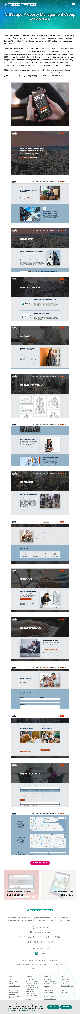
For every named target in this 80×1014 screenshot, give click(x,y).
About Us (11, 979)
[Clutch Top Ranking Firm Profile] (38, 942)
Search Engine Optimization (30, 990)
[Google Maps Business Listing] (31, 942)
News (62, 990)
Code (62, 983)
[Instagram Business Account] (42, 942)
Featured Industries (14, 986)
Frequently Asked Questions (14, 993)
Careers (11, 1000)
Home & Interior (48, 992)
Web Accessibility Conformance (31, 984)
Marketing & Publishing (50, 997)
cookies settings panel (29, 1010)
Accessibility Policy (28, 964)
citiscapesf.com (40, 19)
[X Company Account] (49, 942)
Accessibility (65, 981)
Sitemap (18, 964)
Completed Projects (67, 986)
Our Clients (12, 983)
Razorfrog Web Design (38, 960)
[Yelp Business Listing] (35, 942)
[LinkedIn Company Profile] (45, 942)
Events (63, 988)
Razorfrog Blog (65, 979)
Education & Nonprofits (50, 983)
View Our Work (48, 979)
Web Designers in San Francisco (15, 996)
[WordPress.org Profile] (28, 942)
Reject (66, 1007)
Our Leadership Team (15, 981)
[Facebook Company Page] (52, 942)
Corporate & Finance (50, 981)
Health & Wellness (49, 990)
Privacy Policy (48, 964)
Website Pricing (13, 990)
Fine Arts (46, 986)
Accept (53, 1007)
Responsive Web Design (33, 981)
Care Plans (29, 999)
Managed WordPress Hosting (32, 996)
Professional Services (50, 999)
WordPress (46, 969)
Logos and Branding (32, 993)
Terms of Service (59, 964)
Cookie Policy (39, 964)
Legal (45, 994)
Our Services (30, 979)
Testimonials (12, 988)
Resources (64, 992)
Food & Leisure (48, 988)
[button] (74, 4)
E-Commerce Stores (32, 987)
